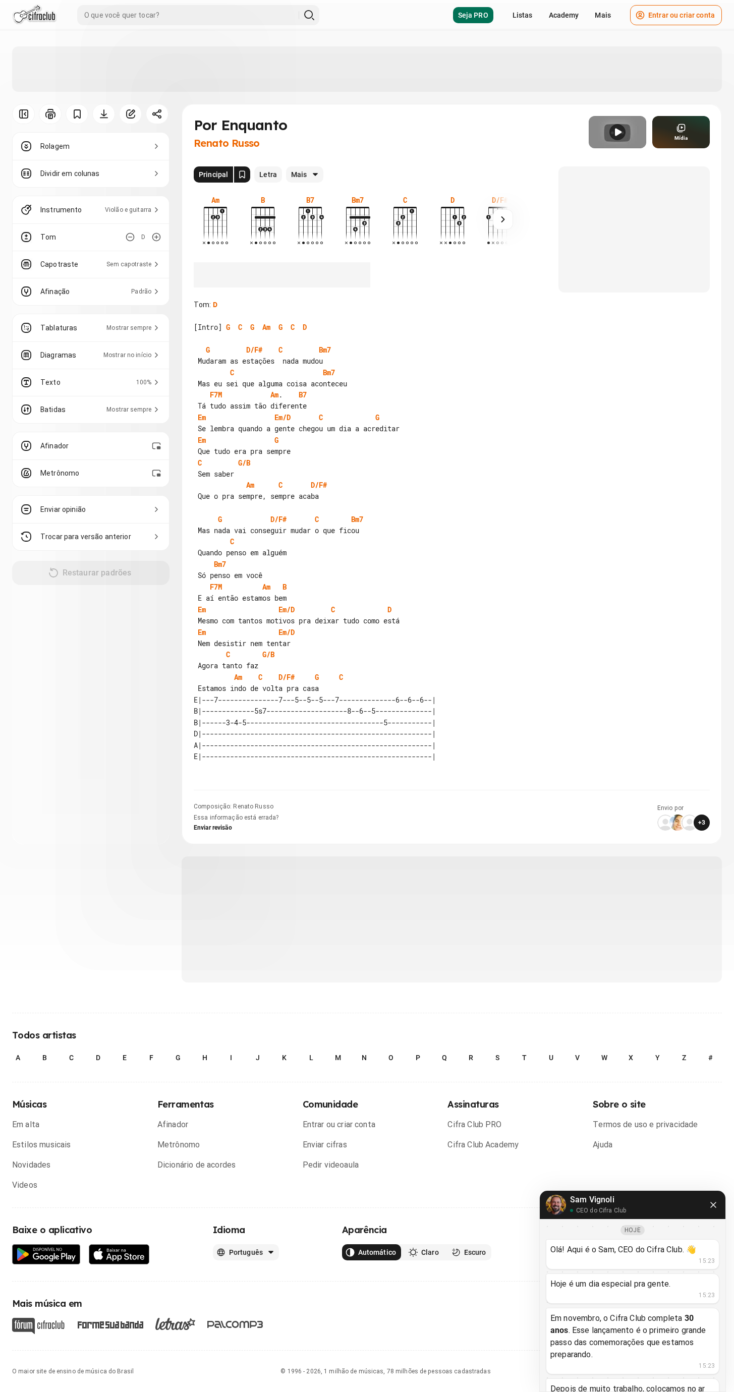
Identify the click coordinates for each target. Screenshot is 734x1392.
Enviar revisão (213, 827)
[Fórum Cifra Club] (38, 1326)
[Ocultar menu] (23, 114)
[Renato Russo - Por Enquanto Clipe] (617, 132)
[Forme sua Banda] (110, 1323)
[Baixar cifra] (103, 114)
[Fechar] (713, 1205)
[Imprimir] (50, 114)
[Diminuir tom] (130, 237)
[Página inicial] (34, 15)
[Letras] (175, 1324)
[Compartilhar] (157, 114)
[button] (617, 132)
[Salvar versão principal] (242, 174)
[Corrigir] (130, 114)
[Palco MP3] (235, 1324)
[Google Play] (46, 1254)
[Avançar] (503, 219)
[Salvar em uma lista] (77, 114)
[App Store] (119, 1254)
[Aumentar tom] (156, 237)
